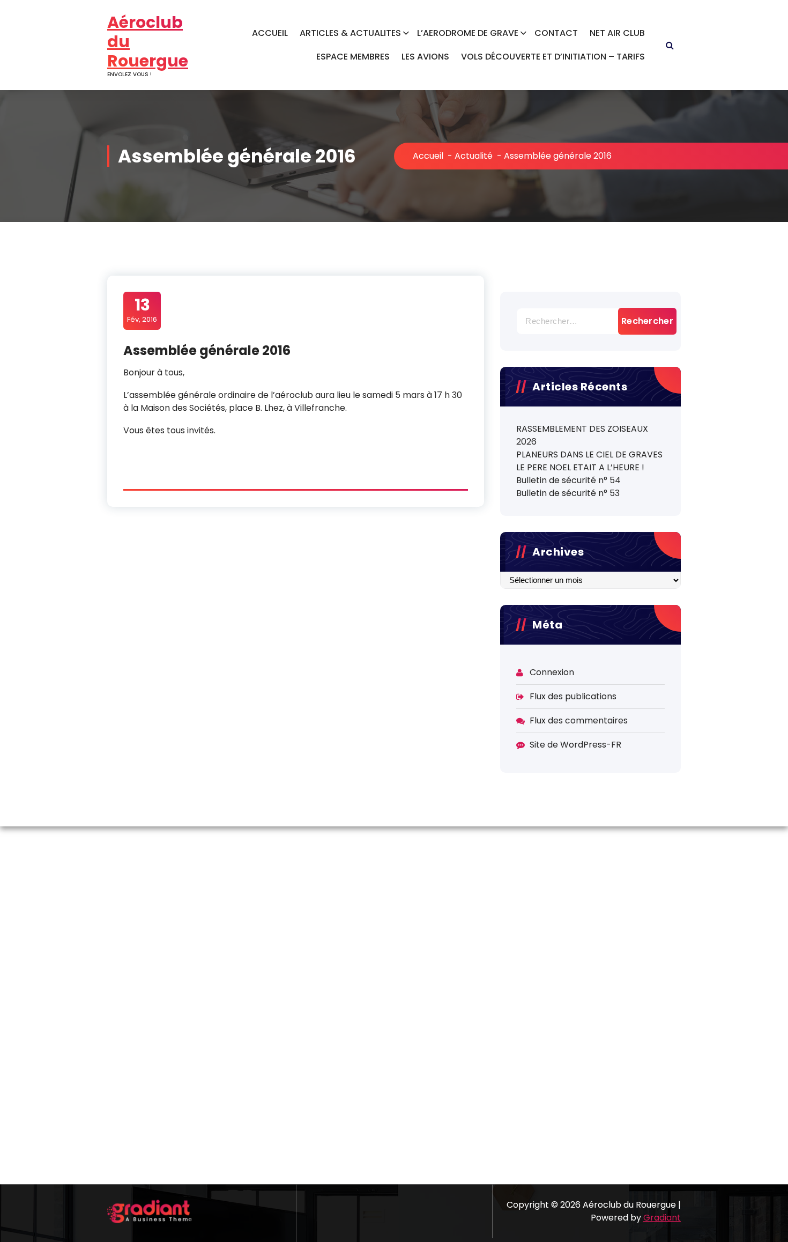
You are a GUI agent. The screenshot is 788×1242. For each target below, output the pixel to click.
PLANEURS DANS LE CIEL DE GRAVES (589, 454)
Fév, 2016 (142, 309)
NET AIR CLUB (617, 33)
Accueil (428, 156)
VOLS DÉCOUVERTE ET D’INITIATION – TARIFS (553, 56)
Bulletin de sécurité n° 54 (568, 480)
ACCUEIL (270, 33)
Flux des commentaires (579, 720)
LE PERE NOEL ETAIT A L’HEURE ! (580, 467)
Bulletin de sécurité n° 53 (568, 493)
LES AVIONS (425, 56)
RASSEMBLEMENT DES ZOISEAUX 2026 (582, 435)
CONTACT (556, 33)
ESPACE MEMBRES (353, 56)
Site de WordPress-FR (575, 744)
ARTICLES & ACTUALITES (350, 33)
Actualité (474, 156)
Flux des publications (573, 696)
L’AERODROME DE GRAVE (467, 33)
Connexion (552, 672)
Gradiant (662, 1217)
